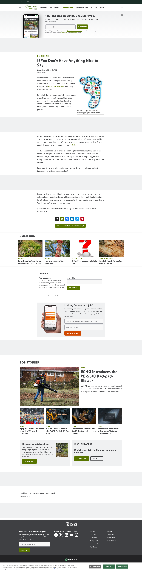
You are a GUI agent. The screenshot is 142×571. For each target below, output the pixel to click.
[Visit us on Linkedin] (66, 535)
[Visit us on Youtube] (71, 535)
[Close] (139, 566)
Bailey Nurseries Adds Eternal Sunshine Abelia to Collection (29, 262)
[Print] (57, 219)
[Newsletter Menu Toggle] (122, 7)
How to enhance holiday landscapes (54, 262)
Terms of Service (74, 32)
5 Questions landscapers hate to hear (84, 262)
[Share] (67, 219)
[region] (71, 566)
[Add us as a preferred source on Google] (62, 219)
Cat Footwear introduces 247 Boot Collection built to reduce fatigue (84, 431)
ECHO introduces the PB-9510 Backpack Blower (99, 376)
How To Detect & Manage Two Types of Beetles (110, 262)
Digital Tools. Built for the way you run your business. (95, 451)
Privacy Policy (63, 32)
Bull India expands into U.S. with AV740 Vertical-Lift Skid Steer (57, 431)
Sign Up (24, 550)
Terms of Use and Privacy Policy (75, 31)
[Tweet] (77, 219)
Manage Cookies (95, 566)
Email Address (72, 278)
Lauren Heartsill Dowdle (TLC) (47, 70)
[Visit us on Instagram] (76, 535)
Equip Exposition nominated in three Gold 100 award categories (32, 431)
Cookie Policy (55, 569)
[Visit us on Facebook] (56, 535)
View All (96, 459)
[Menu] (20, 7)
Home (83, 367)
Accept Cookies (122, 566)
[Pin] (82, 219)
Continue (73, 288)
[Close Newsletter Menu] (122, 15)
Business (21, 258)
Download (29, 461)
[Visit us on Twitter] (61, 535)
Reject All (108, 566)
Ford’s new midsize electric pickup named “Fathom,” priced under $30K (108, 431)
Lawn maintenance (106, 258)
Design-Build (43, 56)
